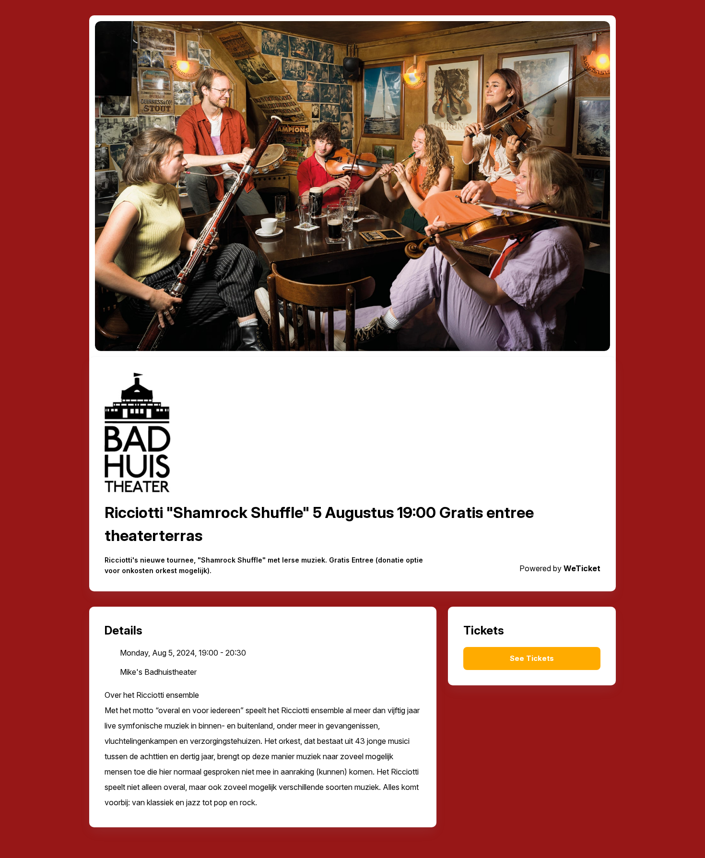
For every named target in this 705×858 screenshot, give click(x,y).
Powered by (559, 568)
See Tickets (532, 658)
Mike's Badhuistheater (158, 672)
